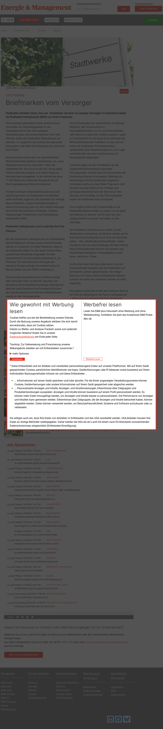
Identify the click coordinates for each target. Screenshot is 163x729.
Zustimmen (17, 359)
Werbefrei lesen (93, 359)
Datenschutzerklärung (22, 336)
